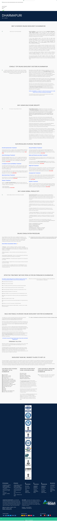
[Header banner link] (28, 260)
